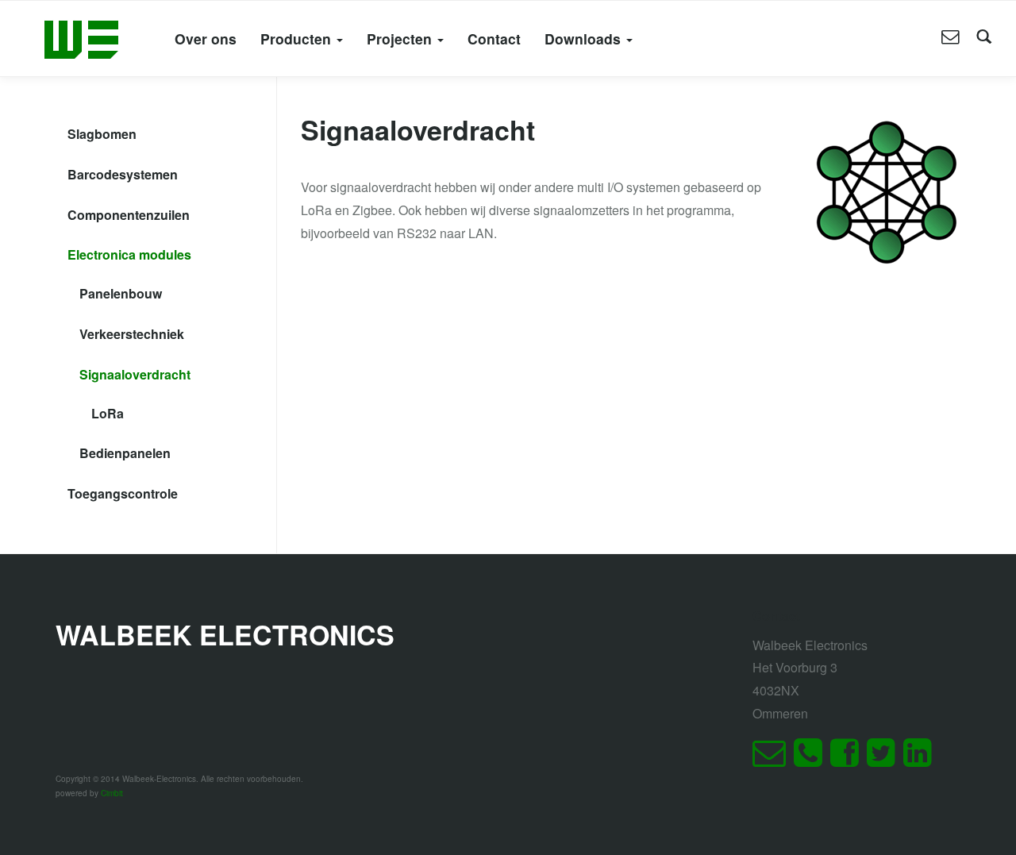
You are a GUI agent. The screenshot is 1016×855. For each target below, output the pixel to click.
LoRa (107, 413)
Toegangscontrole (122, 493)
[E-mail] (773, 759)
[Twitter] (885, 759)
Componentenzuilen (128, 215)
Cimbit (112, 793)
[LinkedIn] (921, 759)
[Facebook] (848, 759)
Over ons (206, 38)
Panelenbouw (120, 293)
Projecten (401, 38)
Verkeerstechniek (131, 334)
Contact (494, 38)
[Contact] (950, 37)
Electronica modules (129, 254)
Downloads (585, 38)
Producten (297, 38)
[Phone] (812, 759)
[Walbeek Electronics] (81, 37)
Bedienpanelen (125, 453)
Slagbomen (102, 134)
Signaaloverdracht (134, 374)
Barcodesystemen (122, 174)
